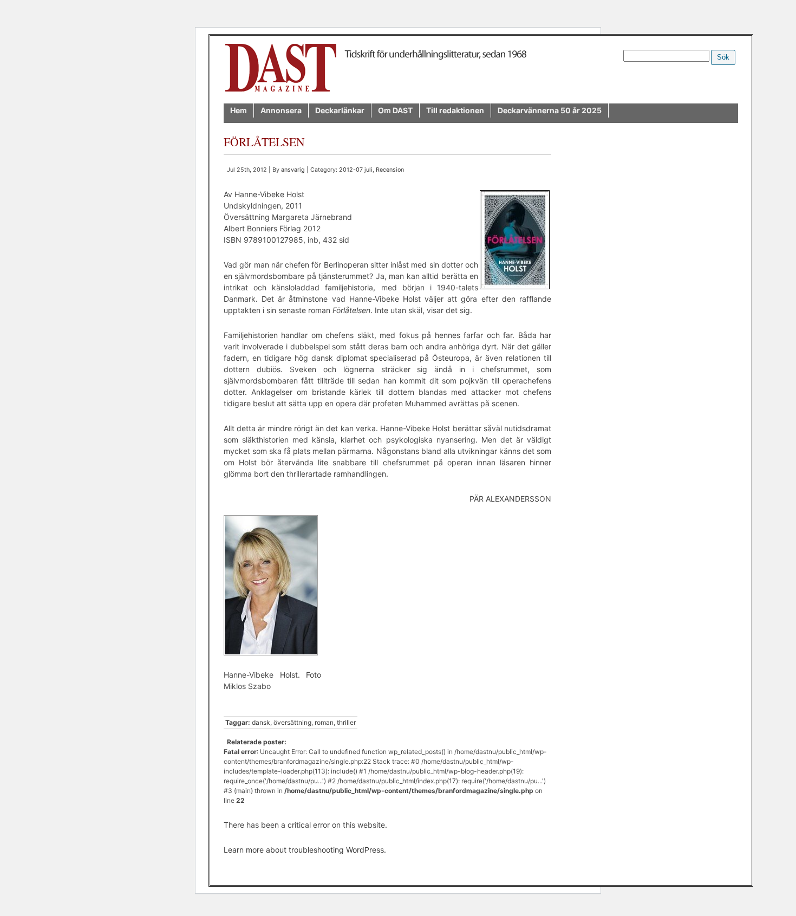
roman (324, 722)
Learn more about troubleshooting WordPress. (305, 849)
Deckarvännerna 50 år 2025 (550, 110)
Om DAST (395, 110)
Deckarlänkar (339, 110)
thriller (346, 722)
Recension (390, 169)
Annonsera (281, 110)
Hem (238, 110)
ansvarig (293, 169)
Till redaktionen (455, 110)
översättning (292, 722)
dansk (261, 722)
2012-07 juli (356, 169)
